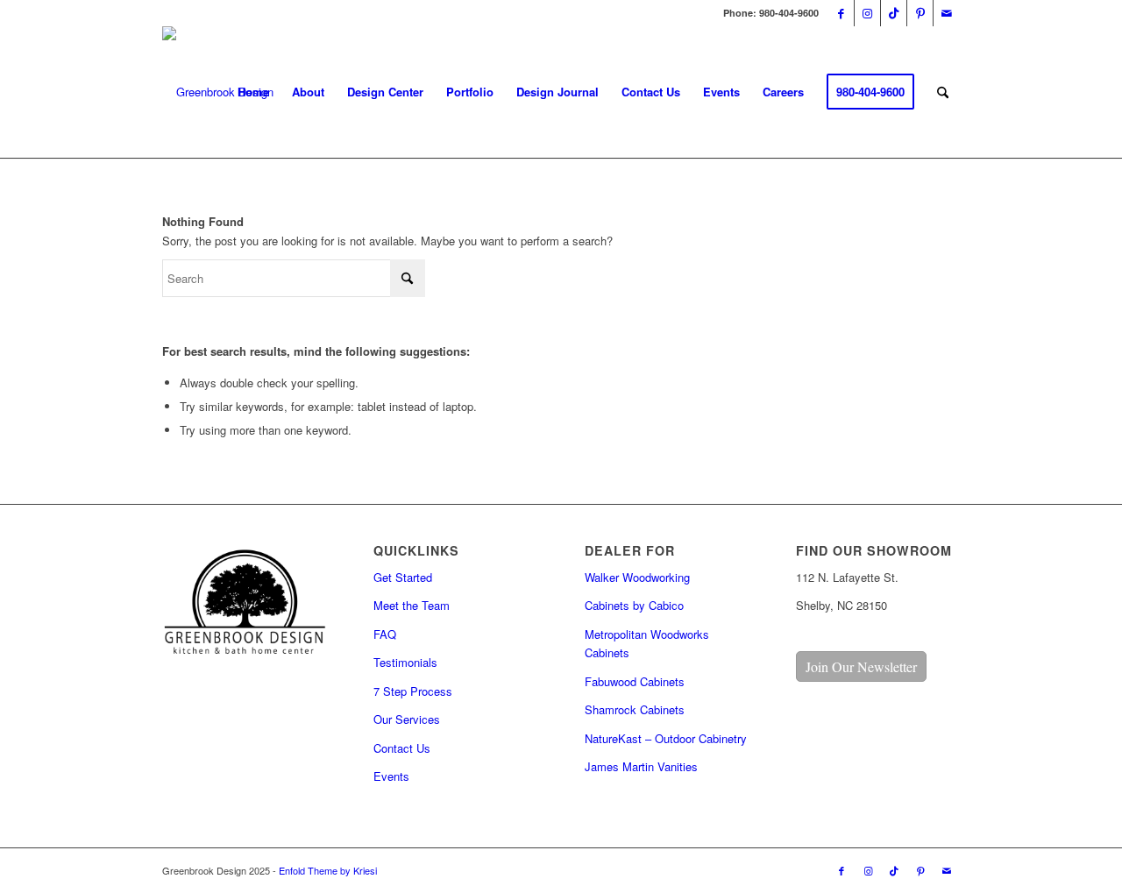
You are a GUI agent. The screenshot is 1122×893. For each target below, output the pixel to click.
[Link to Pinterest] (920, 13)
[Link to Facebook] (841, 13)
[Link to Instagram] (867, 13)
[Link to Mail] (947, 13)
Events (391, 776)
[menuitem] (253, 92)
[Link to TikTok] (893, 13)
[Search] (943, 92)
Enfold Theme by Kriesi (328, 870)
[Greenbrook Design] (217, 92)
